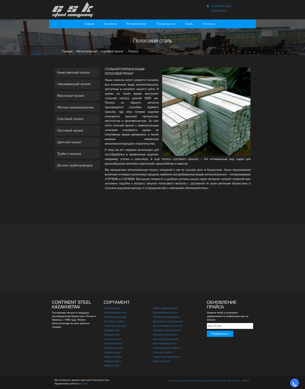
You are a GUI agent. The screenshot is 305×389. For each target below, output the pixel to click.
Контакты (209, 23)
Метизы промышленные (75, 107)
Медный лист (112, 334)
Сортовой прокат (70, 119)
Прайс (189, 23)
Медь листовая (161, 361)
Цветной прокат (69, 142)
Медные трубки (113, 356)
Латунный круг (112, 352)
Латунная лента (113, 347)
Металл (246, 380)
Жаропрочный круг (115, 325)
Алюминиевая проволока (167, 325)
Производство (165, 23)
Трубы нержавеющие (165, 308)
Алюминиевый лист (115, 312)
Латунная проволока (165, 334)
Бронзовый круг (113, 343)
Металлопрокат (136, 23)
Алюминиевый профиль (167, 347)
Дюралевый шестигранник (168, 321)
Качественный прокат (73, 72)
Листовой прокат (70, 130)
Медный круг (111, 365)
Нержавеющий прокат (74, 84)
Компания (110, 23)
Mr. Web (71, 383)
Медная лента (112, 361)
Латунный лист (112, 339)
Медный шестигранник (166, 356)
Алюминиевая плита (165, 343)
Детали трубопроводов (74, 165)
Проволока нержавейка (166, 316)
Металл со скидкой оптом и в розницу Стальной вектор (197, 380)
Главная (89, 23)
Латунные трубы (162, 352)
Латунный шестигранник (167, 330)
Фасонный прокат (71, 96)
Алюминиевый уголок (165, 312)
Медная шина (112, 330)
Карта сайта (233, 380)
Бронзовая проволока (165, 339)
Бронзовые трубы (114, 321)
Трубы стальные (69, 154)
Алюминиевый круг (115, 316)
